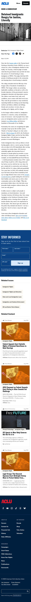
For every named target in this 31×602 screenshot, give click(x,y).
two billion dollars (12, 121)
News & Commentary (8, 9)
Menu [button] (18, 3)
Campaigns (4, 547)
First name (5, 248)
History (3, 533)
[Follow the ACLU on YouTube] (7, 508)
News (3, 561)
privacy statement (23, 270)
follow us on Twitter (14, 217)
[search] (28, 591)
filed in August (10, 133)
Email (3, 255)
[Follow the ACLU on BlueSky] (24, 508)
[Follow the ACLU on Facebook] (3, 508)
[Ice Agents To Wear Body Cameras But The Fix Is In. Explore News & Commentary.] (15, 427)
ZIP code (4, 261)
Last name (17, 248)
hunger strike (13, 63)
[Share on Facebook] (13, 54)
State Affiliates (6, 537)
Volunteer (20, 533)
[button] (20, 54)
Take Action (20, 530)
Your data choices (5, 584)
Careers (3, 523)
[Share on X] (17, 54)
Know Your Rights (6, 557)
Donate (25, 3)
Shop (18, 526)
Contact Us (4, 526)
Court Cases (5, 550)
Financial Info (5, 530)
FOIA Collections (6, 554)
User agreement (5, 582)
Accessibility (15, 584)
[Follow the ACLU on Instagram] (12, 508)
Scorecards (4, 567)
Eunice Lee (4, 50)
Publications (5, 564)
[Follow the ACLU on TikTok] (16, 508)
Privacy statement (15, 582)
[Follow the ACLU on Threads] (20, 508)
